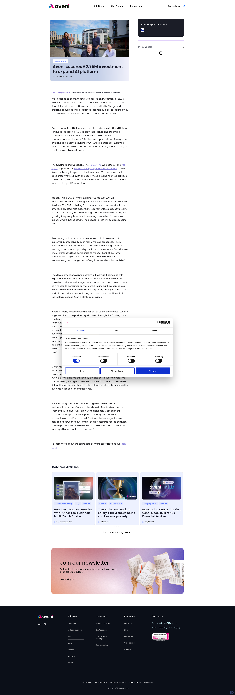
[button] (142, 30)
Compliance (155, 504)
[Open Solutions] (105, 6)
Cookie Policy (148, 682)
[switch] (103, 361)
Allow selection (117, 371)
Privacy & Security (101, 682)
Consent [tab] (80, 331)
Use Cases (101, 616)
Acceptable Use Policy (118, 682)
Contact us (157, 616)
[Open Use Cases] (124, 6)
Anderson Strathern (106, 168)
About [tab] (154, 331)
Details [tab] (118, 331)
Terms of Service (135, 682)
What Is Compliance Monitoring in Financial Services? (164, 513)
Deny (82, 371)
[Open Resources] (143, 6)
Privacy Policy (86, 682)
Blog (53, 93)
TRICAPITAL (95, 164)
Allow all (152, 371)
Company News (60, 61)
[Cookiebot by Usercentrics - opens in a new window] (159, 322)
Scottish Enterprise (84, 168)
